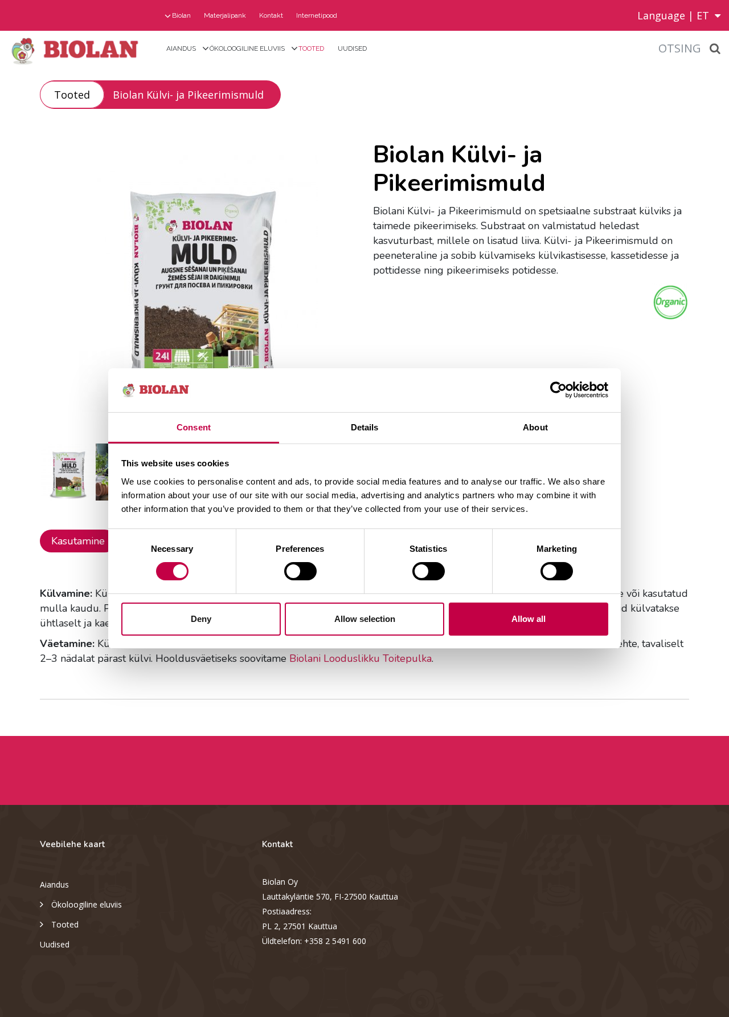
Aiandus (181, 48)
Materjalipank (225, 15)
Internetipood (316, 15)
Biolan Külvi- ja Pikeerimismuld (188, 94)
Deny (201, 619)
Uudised (352, 48)
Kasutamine (78, 541)
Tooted (311, 48)
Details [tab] (365, 427)
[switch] (300, 571)
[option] (198, 283)
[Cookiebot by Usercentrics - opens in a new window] (558, 389)
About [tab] (535, 427)
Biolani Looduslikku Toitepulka (360, 658)
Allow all (528, 619)
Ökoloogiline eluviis (247, 48)
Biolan (181, 15)
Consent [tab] (194, 427)
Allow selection (364, 619)
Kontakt (271, 15)
